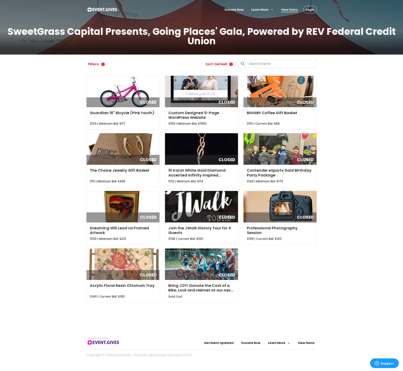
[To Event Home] (102, 9)
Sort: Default (216, 64)
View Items (289, 10)
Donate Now (234, 10)
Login (310, 10)
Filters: (93, 64)
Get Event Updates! (219, 343)
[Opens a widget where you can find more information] (384, 363)
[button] (123, 102)
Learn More (259, 10)
